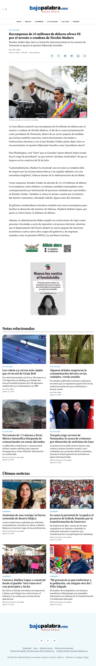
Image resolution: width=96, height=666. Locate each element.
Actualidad (52, 22)
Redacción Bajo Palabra (13, 457)
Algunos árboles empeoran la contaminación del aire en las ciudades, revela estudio (68, 373)
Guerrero (39, 22)
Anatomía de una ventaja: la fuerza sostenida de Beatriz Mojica (24, 516)
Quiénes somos (46, 648)
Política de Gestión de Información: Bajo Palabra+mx (32, 651)
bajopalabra (14, 50)
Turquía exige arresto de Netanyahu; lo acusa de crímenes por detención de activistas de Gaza (72, 438)
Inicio (19, 22)
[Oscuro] (3, 9)
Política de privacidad (64, 648)
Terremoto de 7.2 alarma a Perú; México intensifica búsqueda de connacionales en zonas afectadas (23, 438)
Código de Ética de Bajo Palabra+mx (72, 651)
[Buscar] (6, 9)
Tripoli (86, 657)
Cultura (65, 22)
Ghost (79, 657)
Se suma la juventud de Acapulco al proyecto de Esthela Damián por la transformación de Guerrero (72, 518)
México (28, 22)
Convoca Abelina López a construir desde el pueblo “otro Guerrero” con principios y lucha (24, 583)
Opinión (76, 22)
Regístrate (27, 648)
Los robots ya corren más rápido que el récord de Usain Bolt (22, 371)
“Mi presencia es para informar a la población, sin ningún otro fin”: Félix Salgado (71, 583)
